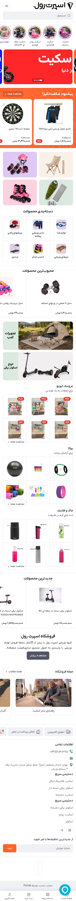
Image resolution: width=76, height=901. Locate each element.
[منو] (6, 6)
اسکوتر (69, 821)
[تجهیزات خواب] (56, 192)
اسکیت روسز (65, 814)
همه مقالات (15, 671)
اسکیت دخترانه (64, 795)
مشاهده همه (14, 93)
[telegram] (61, 830)
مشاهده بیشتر (38, 655)
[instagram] (69, 830)
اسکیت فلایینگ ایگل (61, 781)
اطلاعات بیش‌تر (38, 662)
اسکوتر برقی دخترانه (61, 808)
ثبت (9, 848)
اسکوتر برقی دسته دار (61, 788)
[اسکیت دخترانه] (20, 192)
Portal (27, 885)
